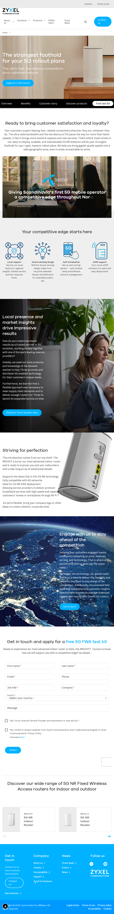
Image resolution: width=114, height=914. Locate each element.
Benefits (25, 103)
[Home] (11, 11)
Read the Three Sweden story (22, 412)
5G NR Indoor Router (28, 821)
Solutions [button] (23, 20)
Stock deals (67, 21)
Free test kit (103, 103)
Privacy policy (104, 905)
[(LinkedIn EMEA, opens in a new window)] (91, 864)
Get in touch (69, 606)
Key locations (12, 893)
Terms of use (88, 905)
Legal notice (73, 905)
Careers (37, 867)
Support (38, 876)
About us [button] (9, 21)
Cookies (107, 908)
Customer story (48, 103)
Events (65, 867)
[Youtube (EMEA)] (105, 864)
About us (38, 863)
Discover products (76, 103)
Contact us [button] (13, 883)
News (65, 872)
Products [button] (39, 20)
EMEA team (51, 21)
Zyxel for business (43, 881)
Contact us (102, 21)
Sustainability (41, 872)
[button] (85, 21)
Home (5, 32)
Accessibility (94, 908)
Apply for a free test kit (18, 83)
